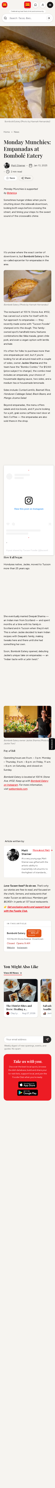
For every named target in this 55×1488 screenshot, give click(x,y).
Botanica (11, 192)
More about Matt (41, 850)
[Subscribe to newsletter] (47, 1039)
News (16, 132)
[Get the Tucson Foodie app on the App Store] (4, 5)
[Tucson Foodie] (27, 5)
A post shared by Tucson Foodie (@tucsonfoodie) (30, 550)
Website (11, 947)
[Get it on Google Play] (27, 1093)
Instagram (22, 947)
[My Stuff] (35, 5)
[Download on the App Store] (27, 1085)
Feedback (52, 744)
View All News (11, 973)
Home (7, 132)
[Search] (48, 18)
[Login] (43, 5)
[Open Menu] (50, 5)
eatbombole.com (18, 788)
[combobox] (26, 18)
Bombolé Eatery (16, 933)
